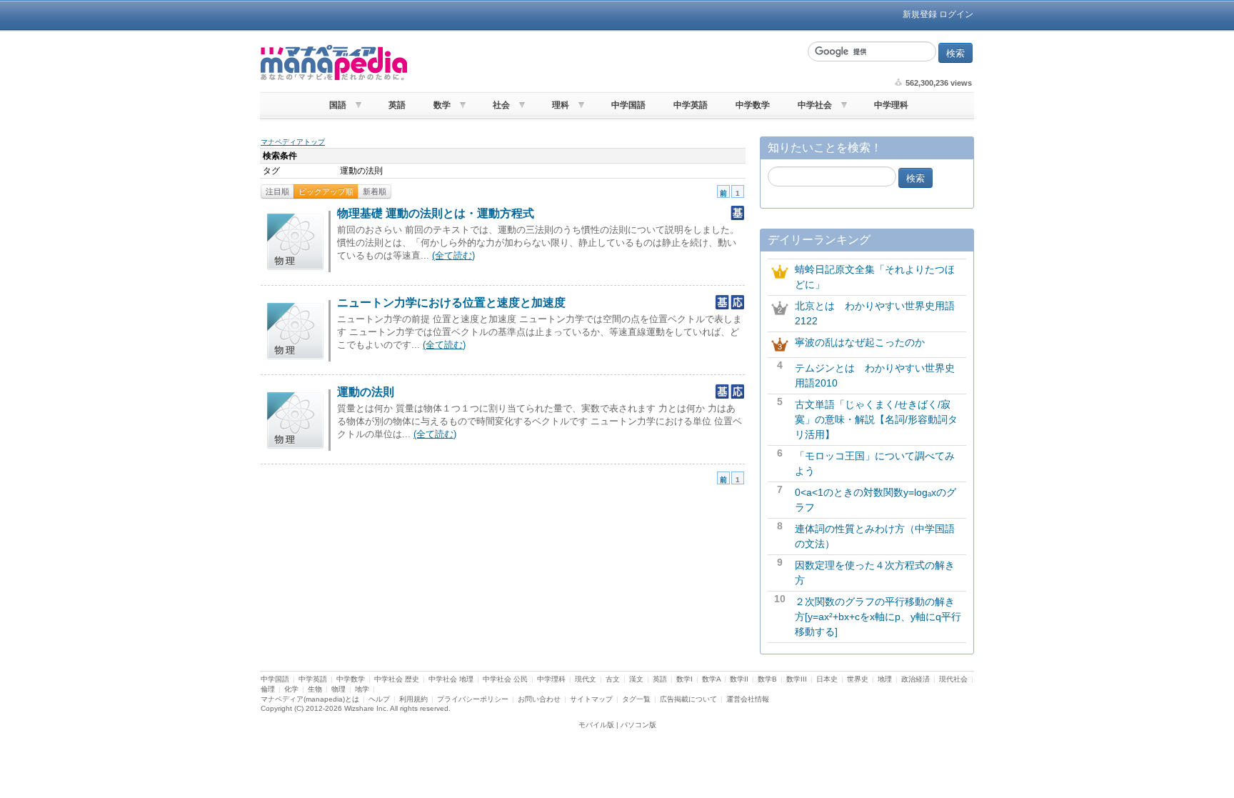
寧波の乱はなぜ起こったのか (860, 342)
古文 (613, 679)
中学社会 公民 (505, 679)
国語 (337, 105)
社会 (501, 105)
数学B (767, 679)
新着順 (374, 191)
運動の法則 (365, 392)
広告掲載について (688, 699)
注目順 (277, 191)
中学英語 (690, 105)
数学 (442, 105)
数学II (739, 679)
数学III (796, 679)
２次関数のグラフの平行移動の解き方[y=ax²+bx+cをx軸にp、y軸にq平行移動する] (878, 616)
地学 (362, 689)
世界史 (857, 679)
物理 (338, 689)
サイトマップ (591, 699)
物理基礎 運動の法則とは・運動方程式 (435, 213)
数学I (684, 679)
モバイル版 (596, 725)
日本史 (827, 679)
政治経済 (915, 679)
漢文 (636, 679)
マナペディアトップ (293, 142)
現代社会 (953, 679)
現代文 (585, 679)
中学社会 (815, 105)
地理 (885, 679)
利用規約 (413, 699)
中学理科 (891, 105)
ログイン (956, 14)
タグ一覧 (636, 699)
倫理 (268, 689)
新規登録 (920, 14)
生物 (315, 689)
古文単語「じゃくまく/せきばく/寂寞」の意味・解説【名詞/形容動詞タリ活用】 (876, 419)
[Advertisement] (606, 62)
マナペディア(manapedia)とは (310, 699)
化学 (291, 689)
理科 (560, 105)
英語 (397, 105)
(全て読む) (453, 255)
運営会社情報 (747, 699)
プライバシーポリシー (472, 699)
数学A (711, 679)
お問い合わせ (539, 699)
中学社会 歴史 (396, 679)
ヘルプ (379, 699)
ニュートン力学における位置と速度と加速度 (451, 302)
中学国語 (628, 105)
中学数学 (753, 105)
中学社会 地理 (450, 679)
